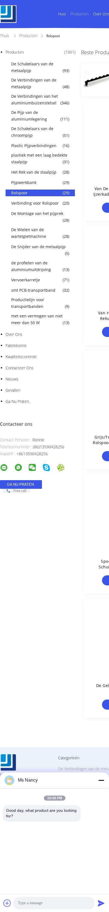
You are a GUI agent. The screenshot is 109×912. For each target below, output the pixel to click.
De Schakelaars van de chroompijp (40, 132)
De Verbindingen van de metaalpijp (40, 83)
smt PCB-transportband (40, 290)
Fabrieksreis (16, 345)
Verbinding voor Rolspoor (40, 203)
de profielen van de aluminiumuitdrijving (40, 266)
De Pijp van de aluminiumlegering (40, 116)
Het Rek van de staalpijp (40, 172)
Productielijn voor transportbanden (40, 303)
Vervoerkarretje (40, 280)
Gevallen (13, 390)
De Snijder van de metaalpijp (40, 250)
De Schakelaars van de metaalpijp (40, 67)
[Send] (101, 903)
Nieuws (12, 379)
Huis (62, 13)
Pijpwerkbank (40, 182)
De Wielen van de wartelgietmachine (40, 233)
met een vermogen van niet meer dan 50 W (40, 319)
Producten (79, 13)
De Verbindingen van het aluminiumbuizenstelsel (40, 100)
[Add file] (7, 903)
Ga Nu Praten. (18, 401)
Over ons (14, 334)
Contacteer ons (20, 367)
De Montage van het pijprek (40, 217)
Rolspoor (40, 192)
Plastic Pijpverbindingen (40, 145)
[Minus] (101, 780)
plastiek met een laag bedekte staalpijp (40, 158)
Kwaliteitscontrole (21, 356)
